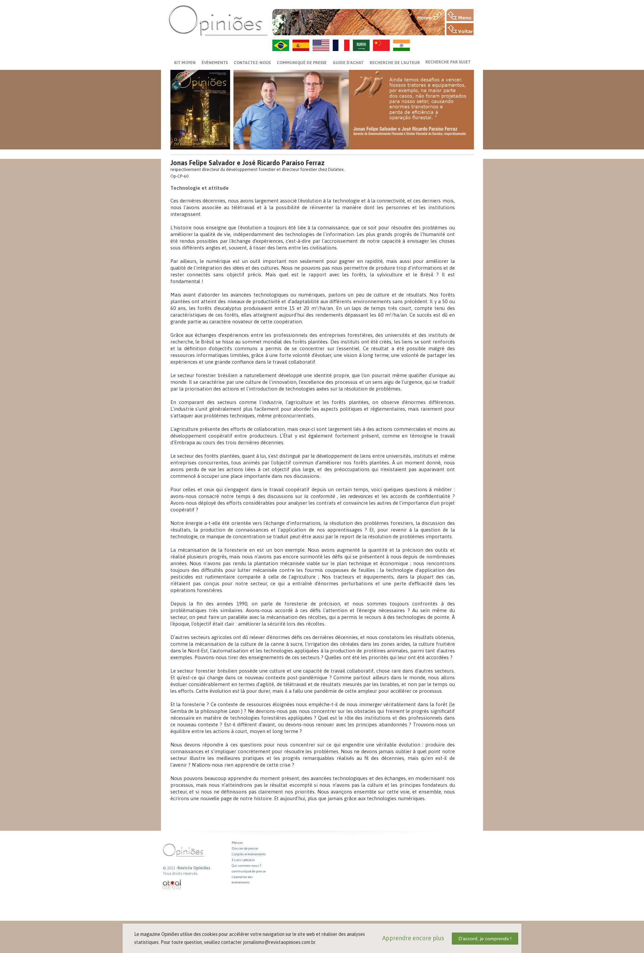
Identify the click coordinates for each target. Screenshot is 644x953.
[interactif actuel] (172, 884)
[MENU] (460, 15)
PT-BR (280, 45)
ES (300, 45)
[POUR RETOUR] (460, 29)
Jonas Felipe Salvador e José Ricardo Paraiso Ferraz (247, 163)
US (321, 45)
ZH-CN (381, 45)
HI (401, 45)
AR (361, 45)
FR (341, 45)
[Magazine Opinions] (218, 20)
